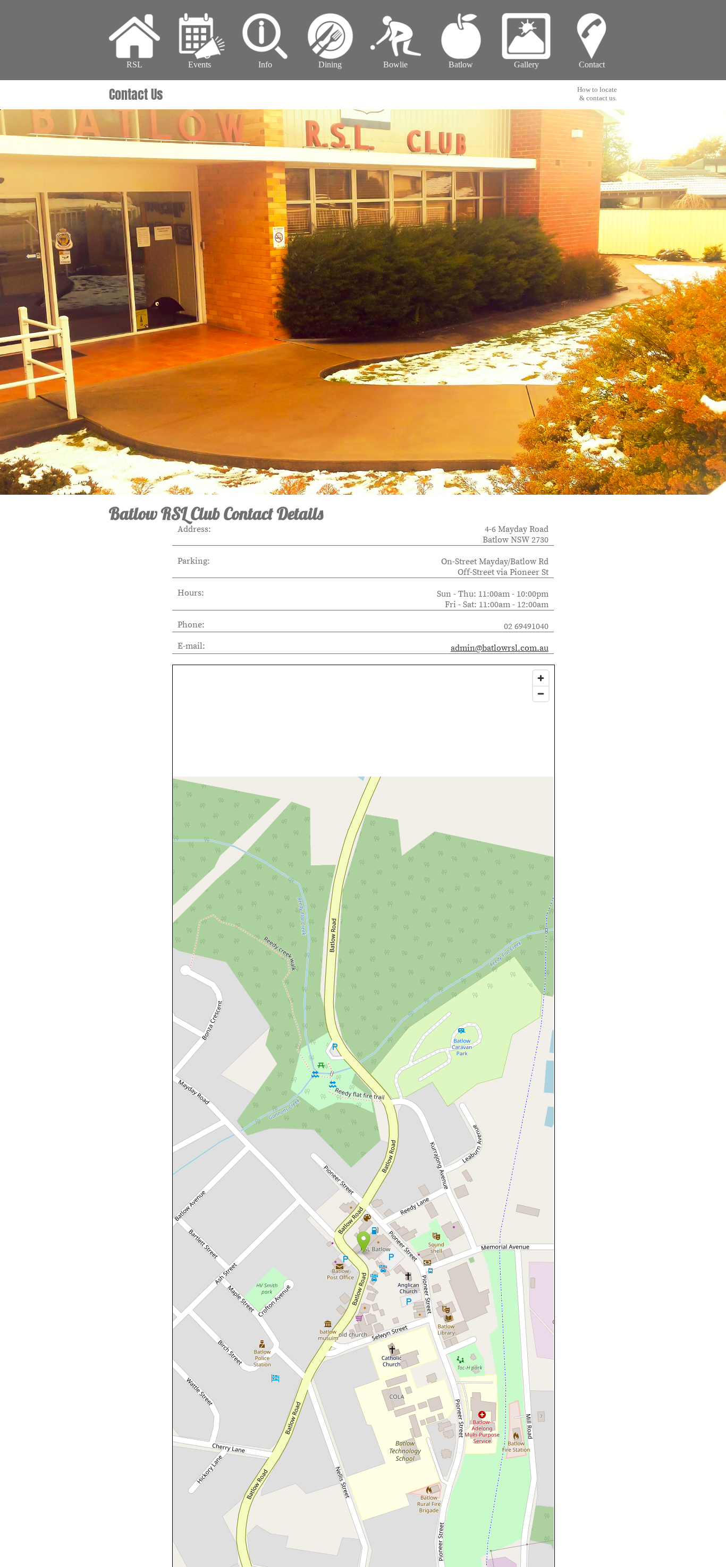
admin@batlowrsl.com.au (499, 648)
